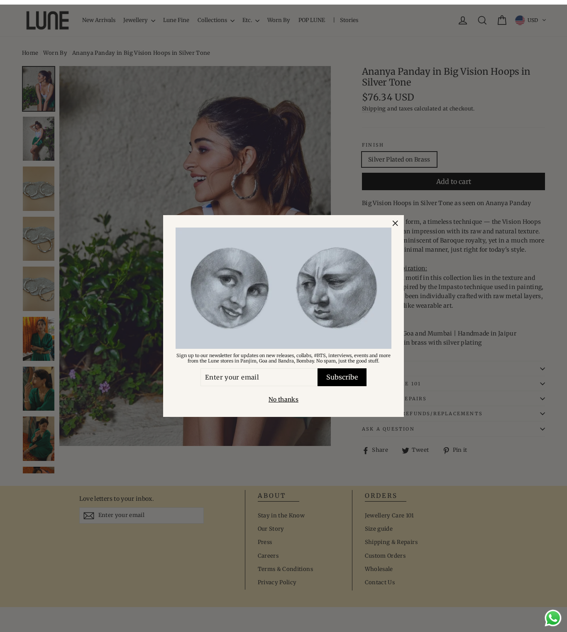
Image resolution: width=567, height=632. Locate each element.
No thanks (283, 399)
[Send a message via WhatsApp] (553, 618)
